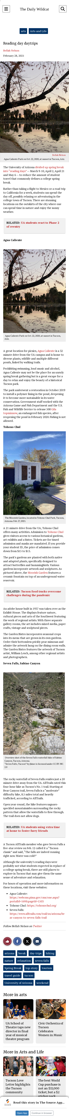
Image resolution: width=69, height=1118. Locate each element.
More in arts (15, 994)
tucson (28, 975)
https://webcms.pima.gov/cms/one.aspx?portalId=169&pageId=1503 (34, 899)
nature (8, 960)
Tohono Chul (55, 532)
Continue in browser (42, 1113)
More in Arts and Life (23, 1051)
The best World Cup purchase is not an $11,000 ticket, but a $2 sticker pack (49, 1088)
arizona (9, 953)
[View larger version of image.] (34, 107)
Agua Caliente (46, 351)
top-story (32, 968)
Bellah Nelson (11, 50)
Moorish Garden (38, 572)
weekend (42, 983)
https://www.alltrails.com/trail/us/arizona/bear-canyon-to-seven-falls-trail (37, 915)
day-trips (36, 953)
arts (23, 31)
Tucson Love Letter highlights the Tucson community (18, 1086)
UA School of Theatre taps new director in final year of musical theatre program (18, 1031)
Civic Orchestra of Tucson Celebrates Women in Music (50, 1029)
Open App (22, 1113)
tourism (47, 968)
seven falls (42, 960)
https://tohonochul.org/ (42, 905)
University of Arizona (18, 983)
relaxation (24, 960)
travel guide (12, 975)
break (22, 953)
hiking (50, 953)
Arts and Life (38, 31)
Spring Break (12, 968)
